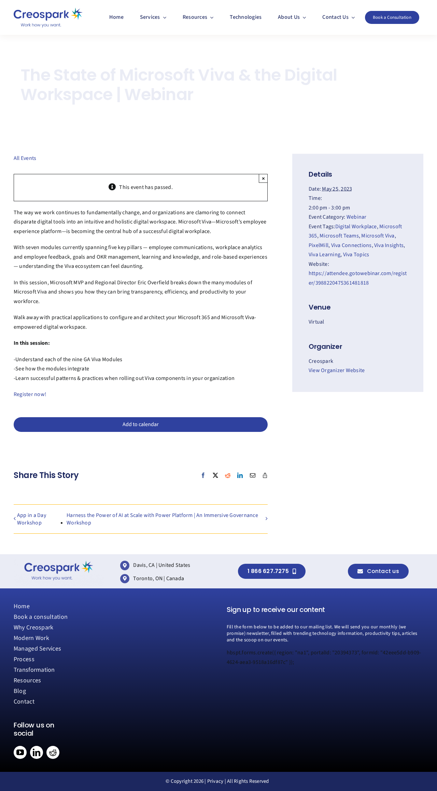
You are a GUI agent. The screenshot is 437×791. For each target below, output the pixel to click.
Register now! (30, 394)
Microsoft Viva (377, 236)
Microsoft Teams (339, 236)
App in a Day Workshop (31, 519)
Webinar (357, 217)
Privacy (215, 781)
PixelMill (318, 245)
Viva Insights (389, 245)
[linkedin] (36, 752)
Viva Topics (356, 254)
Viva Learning (324, 254)
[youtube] (20, 752)
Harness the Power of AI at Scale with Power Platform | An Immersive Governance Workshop (162, 519)
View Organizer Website (337, 370)
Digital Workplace (356, 226)
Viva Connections (351, 245)
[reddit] (52, 752)
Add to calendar (141, 424)
